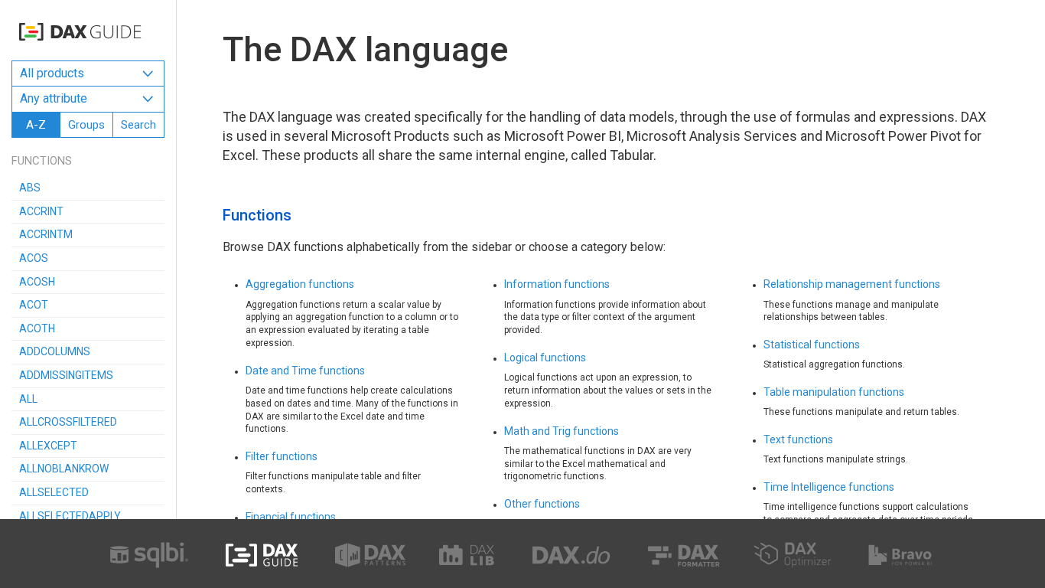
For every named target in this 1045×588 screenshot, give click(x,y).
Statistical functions (811, 344)
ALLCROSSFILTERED (68, 422)
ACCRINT (41, 211)
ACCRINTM (46, 234)
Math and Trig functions (561, 431)
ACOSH (37, 282)
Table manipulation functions (833, 392)
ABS (30, 187)
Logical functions (545, 357)
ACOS (33, 258)
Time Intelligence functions (828, 487)
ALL (28, 399)
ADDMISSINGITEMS (66, 375)
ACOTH (37, 328)
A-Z (36, 125)
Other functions (542, 504)
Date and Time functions (305, 370)
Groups (86, 125)
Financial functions (291, 517)
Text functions (798, 439)
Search (138, 125)
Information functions (557, 284)
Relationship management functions (851, 284)
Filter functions (281, 456)
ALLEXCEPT (48, 445)
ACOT (33, 305)
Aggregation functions (300, 284)
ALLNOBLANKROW (64, 468)
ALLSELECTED (54, 492)
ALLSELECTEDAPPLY (70, 516)
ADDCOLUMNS (54, 351)
